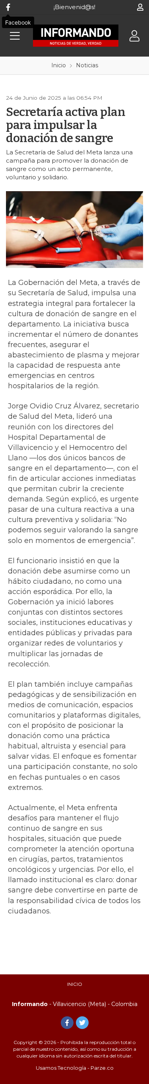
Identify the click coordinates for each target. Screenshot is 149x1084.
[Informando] (75, 36)
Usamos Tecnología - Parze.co (75, 1068)
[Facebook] (8, 7)
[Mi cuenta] (140, 7)
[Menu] (15, 35)
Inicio (74, 984)
